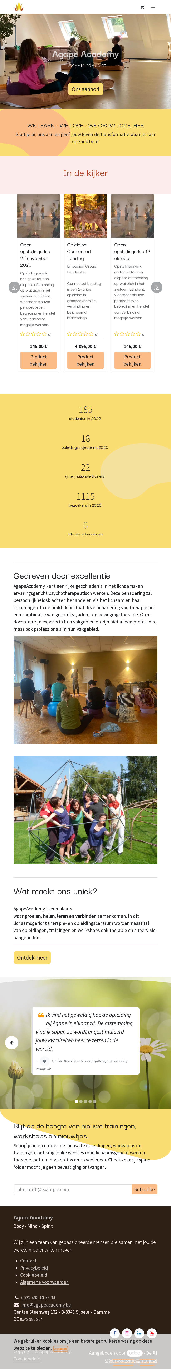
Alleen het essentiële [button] (123, 1362)
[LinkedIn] (139, 1333)
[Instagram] (127, 1333)
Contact (28, 1261)
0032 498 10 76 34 (38, 1298)
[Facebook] (115, 1333)
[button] (17, 287)
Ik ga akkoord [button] (147, 1362)
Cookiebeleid (33, 1275)
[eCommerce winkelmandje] (142, 7)
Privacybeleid (34, 1268)
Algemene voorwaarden (44, 1282)
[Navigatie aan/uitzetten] (152, 7)
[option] (85, 287)
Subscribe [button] (144, 1189)
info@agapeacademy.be (46, 1305)
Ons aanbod (85, 89)
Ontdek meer (32, 957)
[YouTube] (152, 1333)
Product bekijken (39, 368)
